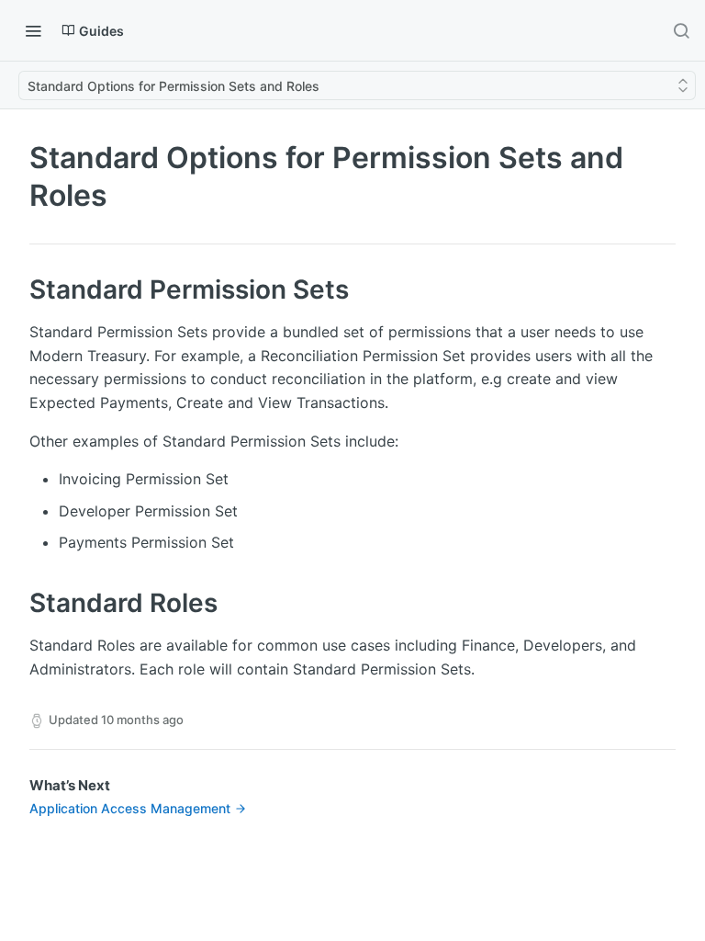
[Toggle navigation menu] (33, 30)
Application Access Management (129, 808)
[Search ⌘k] (681, 30)
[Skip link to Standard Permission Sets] (17, 290)
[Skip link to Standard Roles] (17, 602)
